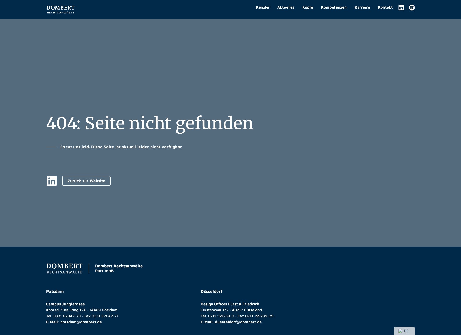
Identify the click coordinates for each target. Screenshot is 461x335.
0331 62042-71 (105, 316)
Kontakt (385, 7)
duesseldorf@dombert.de (238, 322)
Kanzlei (262, 7)
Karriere (362, 7)
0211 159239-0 (221, 316)
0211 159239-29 (259, 316)
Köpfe (307, 7)
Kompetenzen (334, 7)
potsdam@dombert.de (81, 322)
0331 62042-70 (67, 316)
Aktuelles (285, 7)
